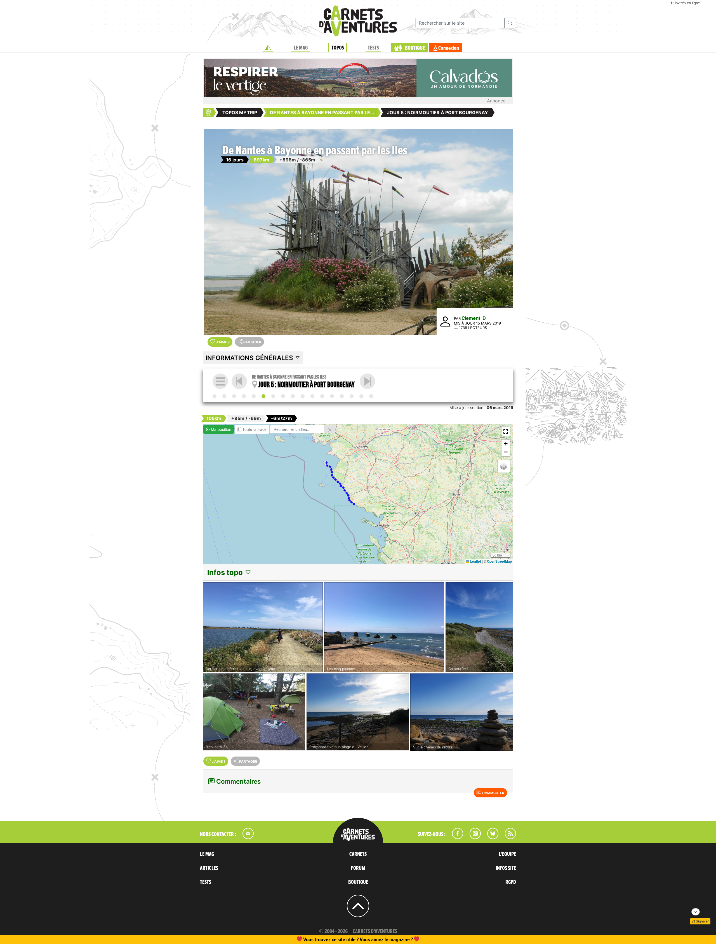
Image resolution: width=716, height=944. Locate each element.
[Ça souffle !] (479, 627)
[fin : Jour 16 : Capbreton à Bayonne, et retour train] (371, 396)
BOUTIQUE (415, 48)
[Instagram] (473, 837)
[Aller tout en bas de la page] (695, 912)
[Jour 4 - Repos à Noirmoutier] (254, 396)
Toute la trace (254, 429)
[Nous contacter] (245, 837)
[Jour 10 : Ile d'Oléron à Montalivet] (312, 396)
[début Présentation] (214, 396)
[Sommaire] (220, 381)
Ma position (220, 429)
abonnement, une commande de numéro (314, 939)
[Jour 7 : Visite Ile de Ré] (283, 396)
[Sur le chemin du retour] (461, 712)
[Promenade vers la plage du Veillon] (358, 711)
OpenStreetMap (499, 561)
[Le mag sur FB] (455, 837)
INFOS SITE (506, 868)
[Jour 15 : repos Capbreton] (361, 396)
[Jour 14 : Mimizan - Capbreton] (352, 396)
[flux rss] (507, 837)
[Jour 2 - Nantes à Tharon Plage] (234, 396)
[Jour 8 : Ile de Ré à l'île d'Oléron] (293, 396)
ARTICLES (209, 868)
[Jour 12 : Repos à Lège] (332, 396)
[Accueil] (268, 48)
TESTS (373, 48)
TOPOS (337, 48)
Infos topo (225, 572)
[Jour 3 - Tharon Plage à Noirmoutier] (244, 396)
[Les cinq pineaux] (384, 627)
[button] (505, 431)
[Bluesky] (490, 837)
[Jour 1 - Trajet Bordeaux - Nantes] (224, 396)
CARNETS (358, 854)
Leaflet (475, 561)
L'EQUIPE (507, 854)
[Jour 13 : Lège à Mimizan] (342, 396)
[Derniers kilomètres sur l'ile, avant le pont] (263, 627)
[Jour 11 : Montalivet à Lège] (322, 396)
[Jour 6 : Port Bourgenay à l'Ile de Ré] (367, 381)
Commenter (492, 793)
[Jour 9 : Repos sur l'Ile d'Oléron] (303, 396)
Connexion (448, 48)
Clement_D (473, 318)
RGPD (510, 882)
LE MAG (301, 48)
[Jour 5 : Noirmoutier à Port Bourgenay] (263, 396)
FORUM (358, 868)
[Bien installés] (254, 711)
